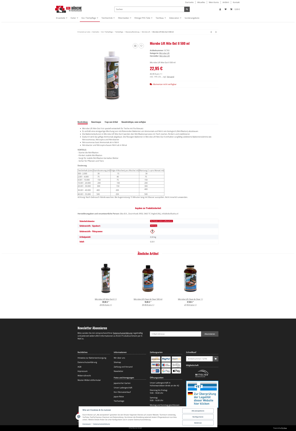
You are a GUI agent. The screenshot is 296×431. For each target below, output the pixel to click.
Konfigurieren (198, 417)
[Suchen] (187, 9)
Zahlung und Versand (123, 367)
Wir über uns (119, 358)
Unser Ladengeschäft (123, 387)
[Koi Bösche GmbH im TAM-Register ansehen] (202, 394)
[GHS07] (152, 231)
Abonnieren (210, 334)
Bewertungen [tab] (96, 122)
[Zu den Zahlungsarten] (156, 359)
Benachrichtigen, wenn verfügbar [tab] (134, 122)
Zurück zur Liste (84, 32)
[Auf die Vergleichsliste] (135, 45)
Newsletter (118, 371)
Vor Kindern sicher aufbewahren (161, 221)
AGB (79, 367)
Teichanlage (119, 401)
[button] (220, 9)
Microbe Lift (164, 53)
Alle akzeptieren (198, 411)
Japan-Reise (119, 396)
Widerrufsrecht (84, 375)
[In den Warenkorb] (79, 40)
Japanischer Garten (122, 383)
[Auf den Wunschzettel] (141, 45)
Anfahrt (226, 2)
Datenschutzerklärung (101, 424)
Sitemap (117, 362)
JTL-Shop (284, 428)
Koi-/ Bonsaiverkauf (122, 392)
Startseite (189, 2)
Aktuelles (201, 2)
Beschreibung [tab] (83, 122)
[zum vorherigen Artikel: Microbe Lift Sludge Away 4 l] (211, 32)
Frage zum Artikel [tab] (111, 122)
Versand (170, 76)
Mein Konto (214, 2)
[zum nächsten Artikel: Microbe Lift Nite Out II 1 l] (216, 32)
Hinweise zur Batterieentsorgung (92, 358)
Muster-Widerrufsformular (89, 380)
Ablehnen (198, 423)
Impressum (86, 424)
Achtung (154, 226)
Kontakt (236, 2)
